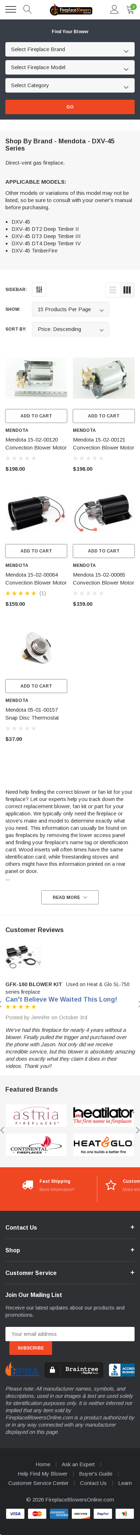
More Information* (57, 1189)
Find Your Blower (70, 31)
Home (43, 1464)
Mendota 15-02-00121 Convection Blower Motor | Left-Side (103, 447)
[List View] (113, 290)
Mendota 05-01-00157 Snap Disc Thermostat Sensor (32, 718)
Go (70, 106)
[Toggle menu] (10, 9)
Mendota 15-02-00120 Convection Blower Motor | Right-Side (36, 447)
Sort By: (16, 329)
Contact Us (93, 1483)
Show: (12, 309)
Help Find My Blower (42, 1474)
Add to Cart (36, 416)
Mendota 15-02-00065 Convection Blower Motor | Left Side (103, 583)
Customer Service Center (38, 1483)
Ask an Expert (78, 1464)
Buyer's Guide (95, 1474)
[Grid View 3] (127, 290)
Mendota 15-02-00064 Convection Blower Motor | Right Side (36, 583)
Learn (125, 1483)
